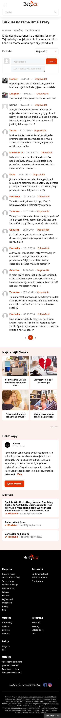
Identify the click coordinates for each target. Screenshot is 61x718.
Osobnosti (7, 602)
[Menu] (5, 4)
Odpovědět (41, 78)
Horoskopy (7, 622)
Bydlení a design (10, 584)
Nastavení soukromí (11, 672)
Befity (5, 641)
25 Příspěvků (11, 513)
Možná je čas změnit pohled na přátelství (44, 415)
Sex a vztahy (8, 581)
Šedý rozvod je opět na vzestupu (43, 381)
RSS (4, 610)
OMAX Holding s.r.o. (18, 708)
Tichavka (14, 211)
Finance (6, 595)
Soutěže (6, 629)
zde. (57, 703)
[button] (55, 12)
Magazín (7, 569)
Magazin (6, 646)
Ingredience (38, 629)
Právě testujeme (39, 577)
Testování (37, 569)
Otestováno (37, 581)
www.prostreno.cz (36, 697)
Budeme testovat (40, 574)
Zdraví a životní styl (11, 577)
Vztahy (5, 606)
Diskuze (6, 626)
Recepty (35, 626)
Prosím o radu (33, 30)
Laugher (14, 93)
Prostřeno (37, 617)
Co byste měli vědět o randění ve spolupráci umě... (15, 382)
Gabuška (18, 30)
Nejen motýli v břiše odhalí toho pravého (16, 415)
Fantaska (14, 196)
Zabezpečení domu (15, 522)
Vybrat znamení (14, 483)
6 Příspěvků (11, 525)
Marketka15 (16, 152)
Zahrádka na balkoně (17, 533)
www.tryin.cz (23, 697)
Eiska (12, 174)
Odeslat (51, 62)
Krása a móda (8, 574)
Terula (12, 130)
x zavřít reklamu (52, 715)
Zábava (5, 592)
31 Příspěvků (11, 536)
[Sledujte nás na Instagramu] (49, 685)
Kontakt (5, 633)
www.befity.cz (50, 697)
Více (19, 474)
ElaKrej (13, 78)
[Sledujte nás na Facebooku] (44, 685)
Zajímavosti (7, 599)
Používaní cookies (10, 669)
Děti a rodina (8, 588)
